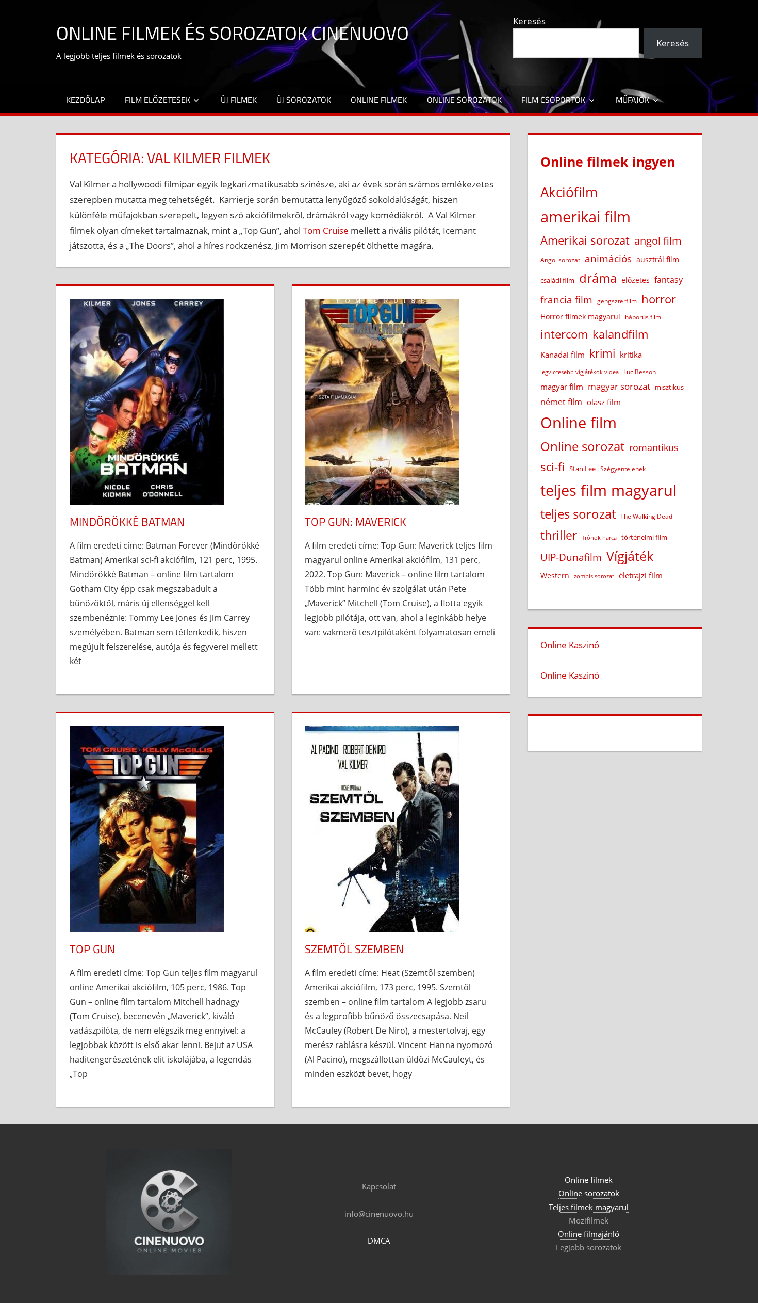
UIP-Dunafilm (571, 557)
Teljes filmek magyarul (589, 1207)
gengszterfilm (617, 301)
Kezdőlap (85, 99)
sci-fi (552, 466)
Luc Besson (639, 371)
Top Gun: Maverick (355, 521)
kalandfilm (620, 334)
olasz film (604, 402)
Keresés (529, 21)
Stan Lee (582, 468)
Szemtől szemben (354, 949)
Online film (578, 422)
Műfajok (632, 99)
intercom (564, 334)
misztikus (669, 387)
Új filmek (239, 99)
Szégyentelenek (623, 469)
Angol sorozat (560, 259)
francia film (566, 300)
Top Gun (92, 949)
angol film (658, 241)
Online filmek (379, 99)
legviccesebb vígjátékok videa (579, 372)
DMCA (379, 1240)
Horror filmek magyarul (580, 316)
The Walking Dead (646, 516)
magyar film (561, 386)
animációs (608, 258)
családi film (557, 280)
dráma (598, 277)
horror (658, 299)
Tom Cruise (326, 230)
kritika (631, 354)
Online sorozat (582, 446)
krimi (602, 353)
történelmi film (644, 537)
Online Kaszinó (569, 645)
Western (554, 576)
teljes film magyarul (608, 490)
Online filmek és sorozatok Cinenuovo (232, 33)
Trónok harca (599, 537)
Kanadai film (562, 354)
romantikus (654, 447)
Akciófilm (569, 192)
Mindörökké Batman (127, 521)
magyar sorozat (619, 386)
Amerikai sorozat (585, 240)
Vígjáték (629, 556)
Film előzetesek (157, 99)
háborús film (643, 317)
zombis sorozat (594, 576)
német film (561, 402)
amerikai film (585, 216)
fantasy (668, 279)
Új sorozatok (303, 99)
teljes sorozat (578, 514)
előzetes (635, 280)
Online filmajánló (588, 1234)
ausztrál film (657, 259)
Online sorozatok (464, 99)
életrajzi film (641, 575)
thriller (558, 535)
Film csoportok (553, 99)
